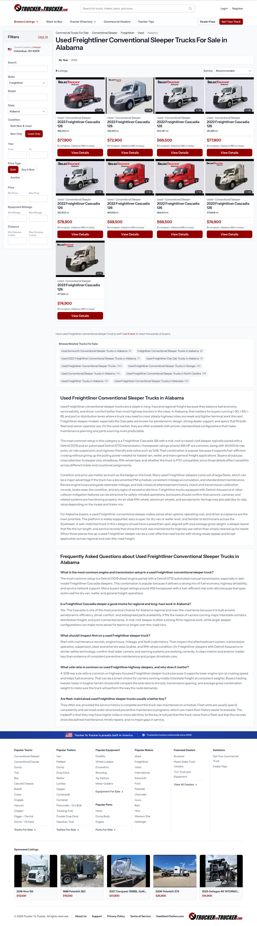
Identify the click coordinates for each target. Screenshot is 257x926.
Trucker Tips (146, 21)
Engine (100, 821)
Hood (99, 811)
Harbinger (140, 821)
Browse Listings (24, 21)
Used (141, 32)
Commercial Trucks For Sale (72, 32)
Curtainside (63, 794)
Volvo (138, 767)
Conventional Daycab (26, 761)
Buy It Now (28, 169)
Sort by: (208, 70)
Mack (138, 756)
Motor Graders (104, 783)
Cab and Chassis (23, 783)
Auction (15, 177)
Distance (13, 226)
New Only (16, 133)
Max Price (34, 193)
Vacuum (19, 805)
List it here (129, 334)
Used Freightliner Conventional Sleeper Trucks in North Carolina (166, 373)
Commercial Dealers (117, 21)
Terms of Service (140, 916)
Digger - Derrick (23, 816)
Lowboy (61, 783)
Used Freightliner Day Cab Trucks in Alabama (174, 358)
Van (58, 756)
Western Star (143, 816)
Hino (137, 811)
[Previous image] (59, 95)
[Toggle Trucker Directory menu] (94, 21)
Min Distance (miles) (14, 234)
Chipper (19, 811)
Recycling (101, 772)
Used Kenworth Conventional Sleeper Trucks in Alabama (96, 351)
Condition (14, 119)
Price (11, 187)
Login (224, 8)
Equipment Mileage (20, 207)
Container (62, 800)
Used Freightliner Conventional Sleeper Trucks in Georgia (164, 366)
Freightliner (127, 32)
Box (16, 778)
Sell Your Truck (231, 21)
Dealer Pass (207, 21)
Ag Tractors (102, 778)
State (11, 105)
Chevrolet (140, 794)
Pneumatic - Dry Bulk (69, 805)
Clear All (43, 37)
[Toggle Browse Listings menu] (37, 21)
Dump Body (103, 816)
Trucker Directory (81, 21)
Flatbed (60, 761)
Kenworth (140, 778)
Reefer (60, 778)
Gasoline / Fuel (65, 821)
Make (11, 76)
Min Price (13, 193)
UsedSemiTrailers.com (170, 916)
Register (237, 8)
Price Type (14, 163)
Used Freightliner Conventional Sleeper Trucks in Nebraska (151, 381)
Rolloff (18, 789)
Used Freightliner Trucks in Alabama (84, 381)
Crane (17, 794)
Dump (18, 767)
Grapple (19, 800)
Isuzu (138, 800)
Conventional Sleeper (104, 32)
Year (11, 143)
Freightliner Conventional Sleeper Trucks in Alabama (170, 351)
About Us (81, 916)
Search (12, 62)
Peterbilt (140, 789)
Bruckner (179, 756)
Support (97, 916)
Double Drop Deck (67, 816)
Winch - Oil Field (24, 821)
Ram (137, 805)
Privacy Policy (116, 916)
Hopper (60, 789)
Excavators (102, 767)
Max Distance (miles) (36, 234)
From (11, 149)
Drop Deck (62, 772)
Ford (137, 783)
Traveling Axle (64, 811)
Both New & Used (21, 126)
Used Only (34, 133)
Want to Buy (54, 21)
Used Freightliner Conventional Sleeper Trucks (91, 366)
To (30, 149)
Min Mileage (14, 212)
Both (13, 169)
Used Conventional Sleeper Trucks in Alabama (90, 373)
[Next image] (101, 95)
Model (12, 91)
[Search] (190, 8)
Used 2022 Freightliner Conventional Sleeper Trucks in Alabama (100, 358)
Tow (16, 772)
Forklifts (100, 756)
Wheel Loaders (104, 761)
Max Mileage (35, 212)
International (142, 772)
